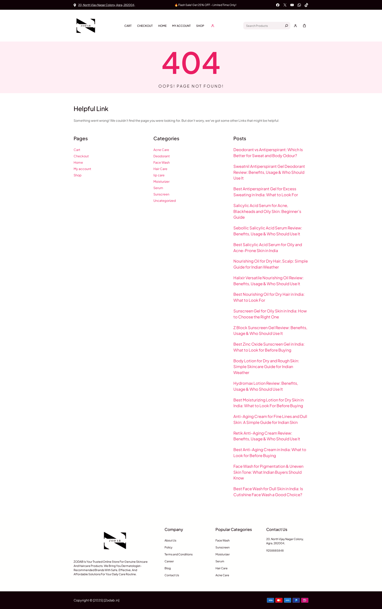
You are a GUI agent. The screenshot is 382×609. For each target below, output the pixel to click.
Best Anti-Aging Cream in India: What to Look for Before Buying (269, 452)
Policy (168, 547)
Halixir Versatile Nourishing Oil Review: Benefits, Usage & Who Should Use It (268, 280)
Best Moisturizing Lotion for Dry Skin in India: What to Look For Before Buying (268, 402)
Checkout (145, 25)
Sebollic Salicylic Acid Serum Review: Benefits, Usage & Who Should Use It (267, 230)
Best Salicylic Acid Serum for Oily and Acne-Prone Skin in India (267, 247)
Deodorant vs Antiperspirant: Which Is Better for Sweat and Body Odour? (268, 152)
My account (181, 25)
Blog (168, 568)
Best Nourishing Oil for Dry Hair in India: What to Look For (269, 297)
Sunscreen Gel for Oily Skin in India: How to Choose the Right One (270, 313)
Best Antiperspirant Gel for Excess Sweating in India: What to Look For (265, 191)
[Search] (286, 25)
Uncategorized (164, 200)
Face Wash (161, 162)
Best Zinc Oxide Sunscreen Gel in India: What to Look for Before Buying (269, 346)
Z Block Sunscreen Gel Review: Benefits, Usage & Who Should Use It (270, 330)
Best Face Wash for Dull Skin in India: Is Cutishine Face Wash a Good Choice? (268, 491)
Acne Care (161, 150)
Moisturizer (161, 181)
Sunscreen (161, 194)
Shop (200, 25)
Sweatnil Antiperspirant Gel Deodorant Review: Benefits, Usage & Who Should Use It (269, 172)
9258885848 (275, 550)
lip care (159, 175)
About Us (170, 540)
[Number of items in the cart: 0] (304, 26)
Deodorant (161, 156)
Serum (158, 188)
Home (162, 25)
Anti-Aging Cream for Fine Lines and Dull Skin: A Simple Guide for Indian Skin (270, 419)
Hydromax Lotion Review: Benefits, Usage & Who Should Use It (265, 386)
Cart (128, 25)
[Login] (212, 25)
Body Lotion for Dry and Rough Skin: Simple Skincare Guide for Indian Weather (266, 366)
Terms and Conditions (179, 554)
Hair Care (160, 169)
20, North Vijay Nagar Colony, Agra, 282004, (106, 5)
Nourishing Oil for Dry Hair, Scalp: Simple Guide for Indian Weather (270, 263)
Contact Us (172, 575)
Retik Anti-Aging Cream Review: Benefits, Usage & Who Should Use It (266, 435)
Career (169, 561)
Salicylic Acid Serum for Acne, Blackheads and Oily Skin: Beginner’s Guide (267, 211)
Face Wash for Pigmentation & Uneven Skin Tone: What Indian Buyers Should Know (268, 472)
